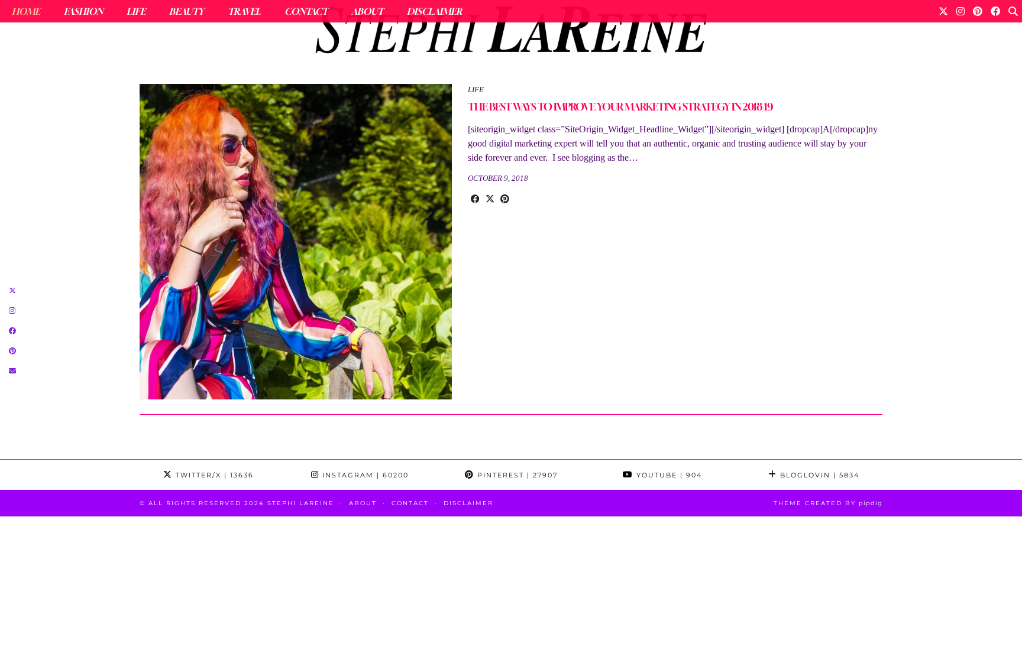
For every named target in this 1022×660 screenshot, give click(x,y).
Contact (306, 11)
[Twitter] (943, 11)
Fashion (83, 11)
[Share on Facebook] (475, 199)
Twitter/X (213, 475)
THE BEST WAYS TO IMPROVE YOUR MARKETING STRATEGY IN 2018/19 (620, 106)
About (367, 11)
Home (26, 11)
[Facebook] (995, 11)
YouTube (667, 475)
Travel (244, 11)
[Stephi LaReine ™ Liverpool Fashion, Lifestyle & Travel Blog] (511, 33)
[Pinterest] (977, 11)
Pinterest (516, 475)
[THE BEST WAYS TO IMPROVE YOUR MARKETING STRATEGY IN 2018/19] (296, 242)
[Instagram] (960, 11)
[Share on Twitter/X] (490, 199)
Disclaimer (434, 11)
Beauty (186, 11)
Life (136, 11)
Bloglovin (818, 475)
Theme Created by (828, 503)
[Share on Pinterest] (504, 199)
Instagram (364, 475)
